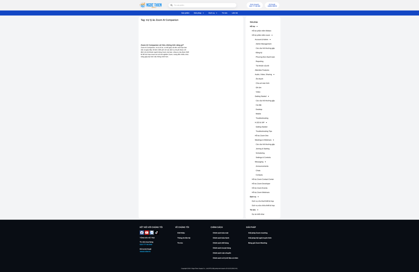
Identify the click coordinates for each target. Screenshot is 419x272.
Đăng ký (259, 53)
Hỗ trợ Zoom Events (259, 188)
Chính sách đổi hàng (221, 243)
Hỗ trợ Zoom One (261, 135)
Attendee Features (262, 70)
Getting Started (260, 96)
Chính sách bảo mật (220, 233)
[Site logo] (150, 5)
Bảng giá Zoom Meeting (257, 243)
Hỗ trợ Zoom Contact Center (263, 179)
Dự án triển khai (258, 214)
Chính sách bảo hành (221, 238)
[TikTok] (156, 232)
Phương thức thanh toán (265, 57)
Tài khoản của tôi (262, 66)
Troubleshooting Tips (264, 131)
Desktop (259, 109)
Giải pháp (197, 13)
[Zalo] (151, 232)
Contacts (259, 175)
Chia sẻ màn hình (262, 83)
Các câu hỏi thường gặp (265, 48)
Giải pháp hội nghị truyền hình (259, 238)
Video (258, 92)
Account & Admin (261, 39)
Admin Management (263, 44)
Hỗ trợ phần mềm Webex (261, 31)
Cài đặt (258, 105)
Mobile (258, 114)
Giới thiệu (181, 233)
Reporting (259, 61)
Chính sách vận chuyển (222, 253)
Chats (258, 170)
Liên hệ (235, 13)
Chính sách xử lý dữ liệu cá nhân (225, 258)
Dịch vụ (212, 13)
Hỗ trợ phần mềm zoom (261, 35)
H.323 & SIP (259, 122)
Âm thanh (259, 79)
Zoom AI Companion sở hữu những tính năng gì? (162, 45)
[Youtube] (147, 232)
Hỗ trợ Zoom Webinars (261, 192)
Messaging (259, 162)
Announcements (262, 166)
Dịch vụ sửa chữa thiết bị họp (263, 205)
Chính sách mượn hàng (222, 248)
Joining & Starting (263, 149)
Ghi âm (258, 87)
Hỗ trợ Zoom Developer (261, 184)
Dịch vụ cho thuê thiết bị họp (263, 201)
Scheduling (260, 153)
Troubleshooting (262, 118)
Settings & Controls (263, 157)
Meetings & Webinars (263, 140)
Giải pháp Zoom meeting (258, 233)
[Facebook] (142, 232)
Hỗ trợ (252, 26)
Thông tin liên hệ (183, 238)
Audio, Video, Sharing (263, 74)
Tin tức (225, 13)
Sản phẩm (185, 13)
